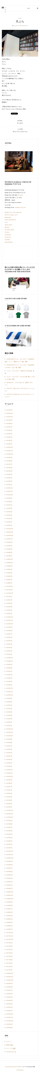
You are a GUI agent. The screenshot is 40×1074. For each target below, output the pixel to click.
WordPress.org (11, 1052)
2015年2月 (9, 651)
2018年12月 (9, 559)
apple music (8, 225)
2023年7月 (9, 427)
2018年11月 (9, 562)
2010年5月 (9, 834)
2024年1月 (9, 410)
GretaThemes (20, 1070)
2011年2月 (9, 803)
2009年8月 (9, 865)
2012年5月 (9, 753)
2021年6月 (9, 508)
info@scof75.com (20, 207)
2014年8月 (9, 668)
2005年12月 (9, 1014)
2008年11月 (9, 895)
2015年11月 (9, 620)
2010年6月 (9, 831)
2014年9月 (9, 664)
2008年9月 (9, 902)
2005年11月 (9, 1017)
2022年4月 (9, 474)
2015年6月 (9, 637)
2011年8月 (9, 783)
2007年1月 (9, 970)
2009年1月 (9, 888)
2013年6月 (9, 708)
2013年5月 (9, 712)
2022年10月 (9, 454)
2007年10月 (9, 939)
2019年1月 (9, 556)
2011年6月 (9, 790)
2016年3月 (9, 610)
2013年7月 (9, 705)
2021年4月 (9, 515)
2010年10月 (9, 817)
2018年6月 (9, 569)
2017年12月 (9, 586)
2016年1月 (9, 613)
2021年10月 (9, 495)
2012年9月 (9, 739)
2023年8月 (9, 423)
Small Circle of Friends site (13, 212)
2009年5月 (9, 875)
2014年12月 (9, 658)
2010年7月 (9, 827)
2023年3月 (9, 437)
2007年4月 (9, 960)
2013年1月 (9, 725)
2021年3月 (9, 518)
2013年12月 (9, 688)
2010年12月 (9, 810)
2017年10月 (9, 593)
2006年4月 (9, 1000)
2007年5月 (9, 956)
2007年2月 (9, 966)
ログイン (8, 1041)
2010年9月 (9, 820)
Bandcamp (8, 217)
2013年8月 (9, 702)
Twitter (7, 232)
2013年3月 (9, 719)
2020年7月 (9, 539)
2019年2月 (9, 552)
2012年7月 (9, 746)
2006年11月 (9, 977)
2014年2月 (9, 681)
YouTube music (9, 230)
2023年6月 (9, 430)
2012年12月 (9, 729)
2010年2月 (9, 844)
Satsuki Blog (8, 242)
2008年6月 (9, 912)
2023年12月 (9, 413)
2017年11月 (9, 590)
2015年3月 (9, 647)
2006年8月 (9, 987)
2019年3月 (9, 549)
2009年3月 (9, 882)
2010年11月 (9, 814)
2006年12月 (9, 973)
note (6, 222)
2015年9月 (9, 627)
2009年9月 (9, 861)
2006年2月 (9, 1007)
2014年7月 (9, 671)
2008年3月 (9, 922)
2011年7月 (9, 786)
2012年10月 (9, 736)
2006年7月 (9, 990)
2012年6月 (9, 749)
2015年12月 (9, 617)
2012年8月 (9, 742)
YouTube (7, 239)
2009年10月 (9, 858)
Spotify (7, 227)
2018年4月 (9, 576)
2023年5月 (9, 434)
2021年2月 (9, 522)
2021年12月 (9, 488)
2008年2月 (9, 926)
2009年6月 (9, 871)
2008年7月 (9, 909)
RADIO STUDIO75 (10, 220)
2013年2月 (9, 722)
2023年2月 (9, 440)
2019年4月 (9, 545)
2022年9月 (9, 457)
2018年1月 (9, 583)
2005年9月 (9, 1024)
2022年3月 (9, 478)
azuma (17, 25)
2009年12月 (9, 851)
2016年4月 (9, 607)
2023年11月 (9, 417)
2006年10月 (9, 980)
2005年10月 (9, 1021)
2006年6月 (9, 994)
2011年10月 (9, 776)
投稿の (9, 1045)
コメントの (10, 1048)
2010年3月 (9, 841)
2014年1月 (9, 685)
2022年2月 (9, 481)
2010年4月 (9, 837)
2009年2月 (9, 885)
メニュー (5, 9)
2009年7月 (9, 868)
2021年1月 (9, 525)
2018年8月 (9, 566)
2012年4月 (9, 756)
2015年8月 (9, 630)
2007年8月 (9, 946)
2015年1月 (9, 654)
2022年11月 (9, 450)
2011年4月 (9, 797)
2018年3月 (9, 579)
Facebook (8, 237)
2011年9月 (9, 780)
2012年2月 (9, 763)
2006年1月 (9, 1010)
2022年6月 (9, 467)
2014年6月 (9, 675)
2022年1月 (9, 484)
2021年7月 (9, 505)
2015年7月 (9, 634)
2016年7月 (9, 600)
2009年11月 (9, 854)
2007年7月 (9, 949)
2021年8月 (9, 501)
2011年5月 (9, 793)
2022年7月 (9, 464)
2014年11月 (9, 661)
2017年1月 (9, 596)
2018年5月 (9, 573)
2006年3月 (9, 1004)
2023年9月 (9, 420)
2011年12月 (9, 769)
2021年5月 (9, 512)
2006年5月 (9, 997)
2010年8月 (9, 824)
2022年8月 (9, 461)
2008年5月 (9, 915)
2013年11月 (9, 691)
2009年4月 (9, 878)
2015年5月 (9, 641)
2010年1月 (9, 848)
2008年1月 (9, 929)
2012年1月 (9, 766)
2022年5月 (9, 471)
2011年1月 (9, 807)
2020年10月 (9, 535)
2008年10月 (9, 899)
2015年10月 (9, 624)
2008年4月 (9, 919)
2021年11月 (9, 491)
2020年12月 (9, 529)
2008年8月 (9, 905)
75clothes (20, 195)
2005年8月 (9, 1027)
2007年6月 (9, 953)
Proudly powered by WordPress (13, 1066)
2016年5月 (9, 603)
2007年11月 (9, 936)
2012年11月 (9, 732)
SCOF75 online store (11, 215)
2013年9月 (9, 698)
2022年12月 (9, 447)
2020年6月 (9, 542)
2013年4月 (9, 715)
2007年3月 (9, 963)
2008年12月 (9, 892)
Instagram (8, 234)
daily (20, 18)
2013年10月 (9, 695)
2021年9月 (9, 498)
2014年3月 (9, 678)
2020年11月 (9, 532)
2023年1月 (9, 444)
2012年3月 (9, 759)
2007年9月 (9, 943)
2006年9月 (9, 983)
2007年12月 (9, 932)
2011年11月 (9, 773)
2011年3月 (9, 800)
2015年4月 (9, 644)
